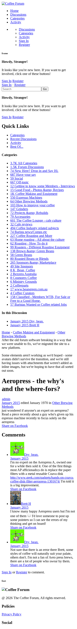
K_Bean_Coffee (22, 270)
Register (24, 44)
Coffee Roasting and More (31, 236)
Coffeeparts (19, 285)
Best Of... (16, 146)
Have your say (23, 174)
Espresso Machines (26, 197)
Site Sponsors (21, 266)
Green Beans (21, 255)
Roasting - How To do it (28, 243)
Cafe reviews (21, 224)
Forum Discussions (27, 167)
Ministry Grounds (23, 281)
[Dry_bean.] (17, 454)
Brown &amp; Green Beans (32, 251)
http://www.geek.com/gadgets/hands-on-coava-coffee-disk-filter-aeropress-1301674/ (42, 479)
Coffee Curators (22, 293)
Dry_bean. (31, 454)
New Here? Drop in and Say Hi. (34, 171)
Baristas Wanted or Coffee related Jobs (38, 304)
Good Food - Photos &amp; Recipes (37, 190)
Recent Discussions (23, 139)
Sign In (24, 41)
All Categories (23, 163)
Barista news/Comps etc (28, 232)
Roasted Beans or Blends (29, 258)
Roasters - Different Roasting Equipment (40, 247)
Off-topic (19, 182)
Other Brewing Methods (28, 201)
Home (14, 11)
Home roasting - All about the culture (37, 239)
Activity (15, 22)
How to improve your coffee (32, 205)
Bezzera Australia (23, 274)
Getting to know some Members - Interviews (42, 186)
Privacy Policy (11, 614)
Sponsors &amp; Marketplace (33, 262)
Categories (17, 18)
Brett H (26, 503)
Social (16, 178)
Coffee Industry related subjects (34, 228)
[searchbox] (21, 89)
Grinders (19, 209)
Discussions (18, 14)
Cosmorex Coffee (23, 278)
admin (6, 399)
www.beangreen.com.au (28, 289)
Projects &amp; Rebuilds (29, 213)
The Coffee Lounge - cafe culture (35, 220)
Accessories (20, 216)
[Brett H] (15, 503)
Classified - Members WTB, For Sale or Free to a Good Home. (40, 299)
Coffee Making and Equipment (33, 194)
